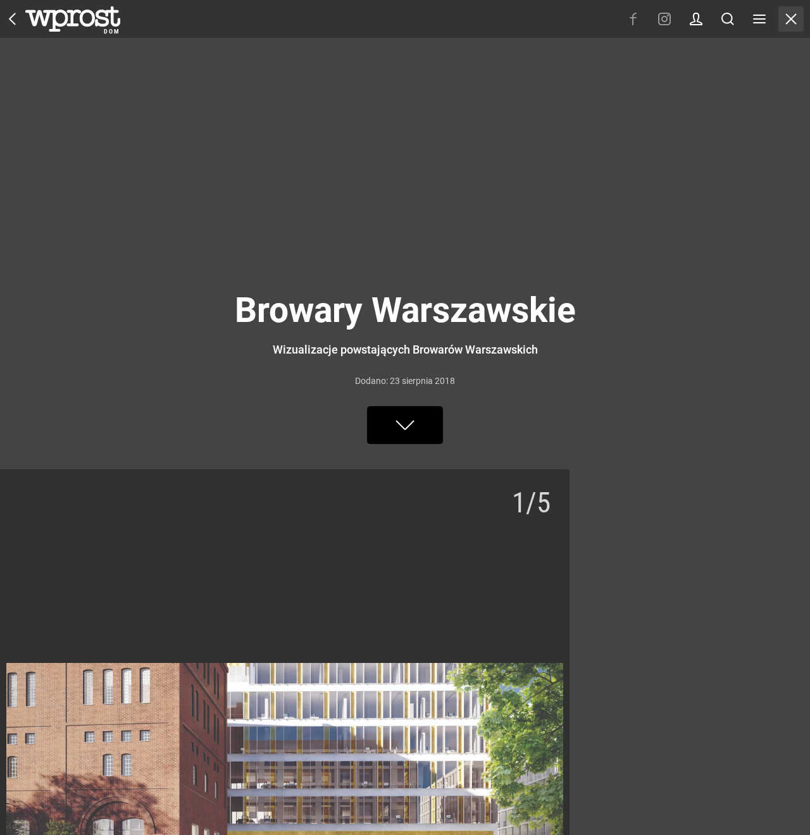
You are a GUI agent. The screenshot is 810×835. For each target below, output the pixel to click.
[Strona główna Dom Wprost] (72, 19)
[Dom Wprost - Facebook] (632, 19)
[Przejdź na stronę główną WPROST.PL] (12, 19)
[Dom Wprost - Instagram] (664, 19)
